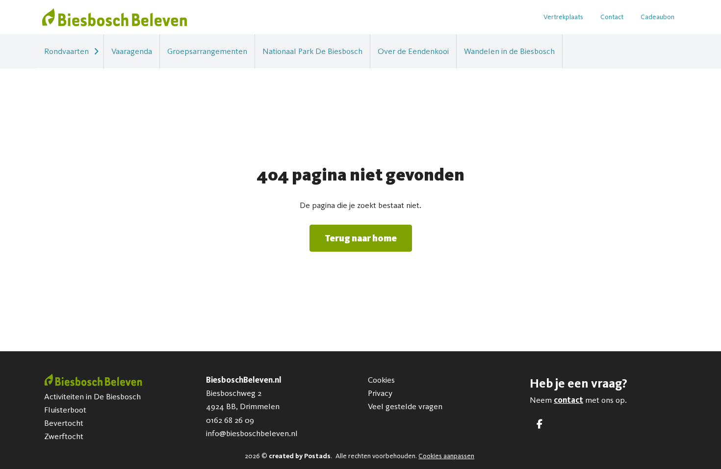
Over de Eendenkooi (413, 51)
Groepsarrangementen (207, 51)
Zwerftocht (63, 436)
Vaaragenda (131, 51)
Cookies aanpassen (446, 456)
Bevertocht (63, 423)
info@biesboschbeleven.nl (252, 433)
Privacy (380, 393)
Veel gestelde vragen (405, 406)
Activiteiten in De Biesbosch (92, 396)
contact (568, 400)
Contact (611, 17)
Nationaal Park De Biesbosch (312, 51)
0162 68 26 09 (230, 420)
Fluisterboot (65, 410)
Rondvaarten (66, 51)
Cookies (381, 380)
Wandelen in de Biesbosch (509, 51)
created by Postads (300, 456)
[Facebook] (539, 424)
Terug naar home (361, 238)
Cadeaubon (657, 17)
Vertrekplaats (563, 17)
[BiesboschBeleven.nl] (114, 17)
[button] (96, 51)
